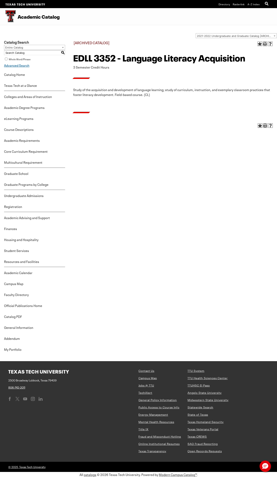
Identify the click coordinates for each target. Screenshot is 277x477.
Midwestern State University (208, 400)
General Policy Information (157, 400)
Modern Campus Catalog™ (178, 474)
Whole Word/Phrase (20, 59)
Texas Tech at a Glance (20, 85)
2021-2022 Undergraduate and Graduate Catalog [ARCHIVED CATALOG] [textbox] (237, 36)
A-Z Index (254, 4)
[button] (265, 466)
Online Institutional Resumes (159, 443)
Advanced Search (16, 65)
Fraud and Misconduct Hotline (159, 436)
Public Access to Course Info (158, 407)
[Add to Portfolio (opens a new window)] (260, 44)
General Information (18, 327)
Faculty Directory (16, 294)
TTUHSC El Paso (199, 385)
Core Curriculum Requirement (26, 151)
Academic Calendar (18, 272)
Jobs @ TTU (146, 385)
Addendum (12, 338)
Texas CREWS (197, 436)
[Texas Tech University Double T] (8, 16)
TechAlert (145, 392)
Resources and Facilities (21, 261)
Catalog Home (14, 74)
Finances (10, 228)
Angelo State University (205, 392)
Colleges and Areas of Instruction (28, 96)
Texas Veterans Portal (203, 429)
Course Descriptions (19, 129)
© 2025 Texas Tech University (27, 467)
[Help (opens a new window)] (270, 44)
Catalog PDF (13, 316)
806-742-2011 (16, 387)
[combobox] (236, 35)
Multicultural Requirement (23, 162)
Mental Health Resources (156, 422)
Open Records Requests (205, 451)
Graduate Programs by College (26, 184)
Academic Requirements (22, 140)
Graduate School (16, 173)
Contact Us (146, 370)
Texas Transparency (152, 451)
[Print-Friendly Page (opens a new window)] (265, 44)
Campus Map (13, 283)
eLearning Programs (18, 118)
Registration (13, 206)
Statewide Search (200, 407)
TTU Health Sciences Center (208, 378)
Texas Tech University (25, 4)
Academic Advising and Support (27, 217)
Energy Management (153, 414)
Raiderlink (239, 4)
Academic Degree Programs (24, 107)
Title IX (143, 429)
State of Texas (198, 414)
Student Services (16, 250)
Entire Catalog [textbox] (14, 47)
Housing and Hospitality (21, 239)
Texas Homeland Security (206, 422)
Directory (224, 4)
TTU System (196, 370)
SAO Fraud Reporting (203, 443)
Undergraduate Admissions (24, 195)
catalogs (90, 474)
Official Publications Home (23, 305)
